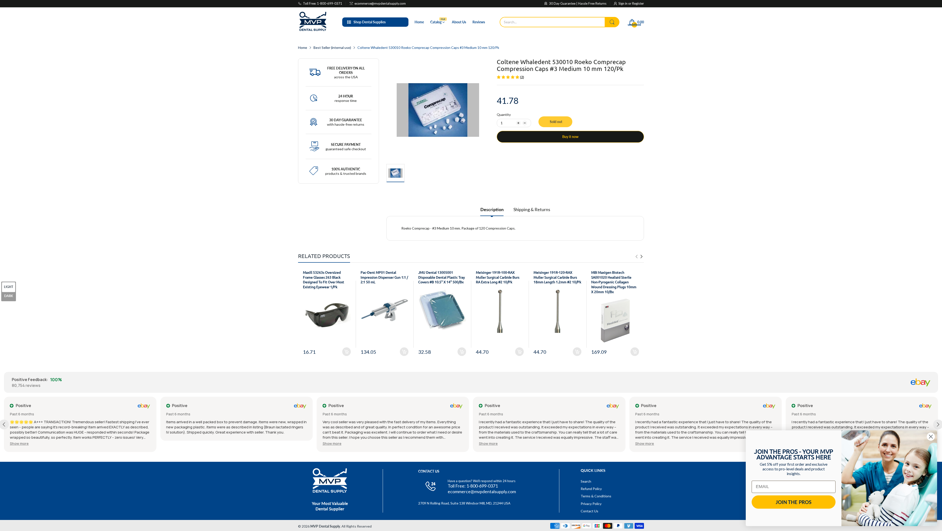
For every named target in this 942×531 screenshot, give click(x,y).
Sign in (623, 3)
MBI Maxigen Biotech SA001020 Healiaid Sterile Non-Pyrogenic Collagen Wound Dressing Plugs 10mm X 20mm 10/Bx (613, 282)
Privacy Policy (591, 504)
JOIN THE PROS (793, 502)
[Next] (636, 256)
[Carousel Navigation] (639, 256)
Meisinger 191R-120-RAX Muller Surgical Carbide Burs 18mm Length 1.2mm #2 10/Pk (557, 277)
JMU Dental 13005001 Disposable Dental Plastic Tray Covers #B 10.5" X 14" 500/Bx (441, 277)
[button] (19, 443)
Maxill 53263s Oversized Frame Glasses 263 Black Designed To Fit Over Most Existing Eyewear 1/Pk (323, 279)
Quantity (504, 114)
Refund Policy (591, 489)
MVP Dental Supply (325, 526)
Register (638, 3)
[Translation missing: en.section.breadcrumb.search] (612, 22)
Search (586, 481)
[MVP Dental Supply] (312, 22)
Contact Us (589, 511)
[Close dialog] (931, 436)
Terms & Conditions (596, 496)
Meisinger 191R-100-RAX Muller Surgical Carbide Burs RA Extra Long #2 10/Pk (497, 277)
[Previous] (641, 256)
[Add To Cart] (346, 351)
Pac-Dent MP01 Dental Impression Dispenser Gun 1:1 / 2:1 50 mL (384, 277)
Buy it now (570, 137)
